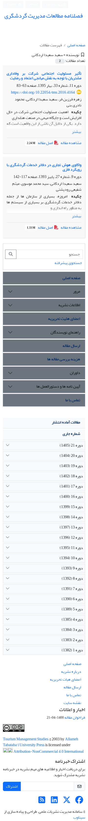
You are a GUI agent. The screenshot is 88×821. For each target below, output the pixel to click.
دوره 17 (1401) (71, 486)
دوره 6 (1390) (72, 599)
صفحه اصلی (76, 45)
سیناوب (79, 817)
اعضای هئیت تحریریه (64, 318)
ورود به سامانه (54, 4)
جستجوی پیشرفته (68, 262)
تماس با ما (72, 400)
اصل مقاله (40, 143)
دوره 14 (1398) (71, 517)
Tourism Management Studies (26, 739)
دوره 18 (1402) (71, 476)
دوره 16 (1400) (71, 496)
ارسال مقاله (71, 345)
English (12, 4)
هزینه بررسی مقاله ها (63, 359)
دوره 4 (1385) (72, 619)
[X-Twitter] (67, 801)
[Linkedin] (54, 801)
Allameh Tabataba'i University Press (40, 742)
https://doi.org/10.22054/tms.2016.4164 (43, 92)
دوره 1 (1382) (72, 650)
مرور (76, 291)
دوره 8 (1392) (72, 578)
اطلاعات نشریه (69, 305)
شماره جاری (71, 433)
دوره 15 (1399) (71, 506)
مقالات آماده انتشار (66, 422)
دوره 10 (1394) (71, 558)
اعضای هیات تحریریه (65, 679)
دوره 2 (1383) (72, 640)
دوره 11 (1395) (71, 547)
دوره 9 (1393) (72, 568)
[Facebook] (79, 801)
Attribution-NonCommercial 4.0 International (48, 751)
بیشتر (76, 131)
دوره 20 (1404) (71, 455)
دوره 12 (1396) (71, 537)
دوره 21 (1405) (71, 445)
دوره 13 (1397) (71, 527)
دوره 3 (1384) (72, 629)
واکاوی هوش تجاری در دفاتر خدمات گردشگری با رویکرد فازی (44, 167)
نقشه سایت (72, 702)
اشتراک (12, 786)
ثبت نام (33, 4)
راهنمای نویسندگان (65, 332)
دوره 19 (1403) (71, 465)
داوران (75, 372)
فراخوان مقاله (75, 717)
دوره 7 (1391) (72, 588)
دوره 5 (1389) (72, 609)
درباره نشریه (71, 671)
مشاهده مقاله (71, 143)
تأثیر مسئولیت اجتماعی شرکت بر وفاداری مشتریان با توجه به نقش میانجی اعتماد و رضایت (44, 76)
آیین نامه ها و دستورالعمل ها (58, 386)
